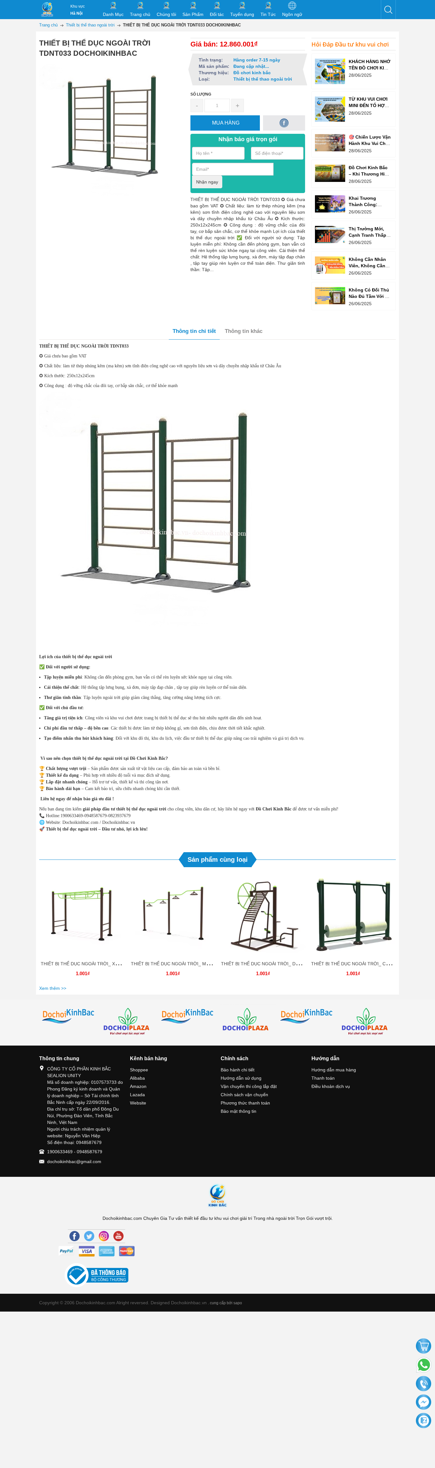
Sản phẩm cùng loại (218, 859)
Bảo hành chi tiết (237, 1069)
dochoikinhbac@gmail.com (74, 1161)
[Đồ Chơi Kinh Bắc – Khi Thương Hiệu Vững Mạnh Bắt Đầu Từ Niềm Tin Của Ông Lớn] (330, 173)
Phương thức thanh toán (245, 1102)
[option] (82, 927)
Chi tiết (352, 915)
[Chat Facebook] (423, 1402)
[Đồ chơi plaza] (128, 1022)
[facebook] (284, 123)
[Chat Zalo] (423, 1421)
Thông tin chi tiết (194, 331)
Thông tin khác (243, 331)
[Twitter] (89, 1236)
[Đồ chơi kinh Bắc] (69, 1016)
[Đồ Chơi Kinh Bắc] (47, 9)
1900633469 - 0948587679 (74, 1151)
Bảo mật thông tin (238, 1111)
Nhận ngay (207, 181)
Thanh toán (323, 1078)
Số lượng (200, 94)
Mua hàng (83, 915)
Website (138, 1102)
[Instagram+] (104, 1236)
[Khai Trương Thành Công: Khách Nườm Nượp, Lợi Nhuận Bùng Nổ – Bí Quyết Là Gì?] (330, 203)
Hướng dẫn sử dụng (241, 1078)
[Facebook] (74, 1236)
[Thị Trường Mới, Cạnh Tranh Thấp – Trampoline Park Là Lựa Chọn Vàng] (330, 234)
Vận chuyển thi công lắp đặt (249, 1086)
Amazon (138, 1086)
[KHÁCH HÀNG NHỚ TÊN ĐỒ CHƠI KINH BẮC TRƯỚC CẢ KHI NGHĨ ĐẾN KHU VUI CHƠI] (330, 71)
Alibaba (137, 1078)
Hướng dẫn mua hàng (333, 1069)
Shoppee (139, 1069)
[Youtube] (118, 1236)
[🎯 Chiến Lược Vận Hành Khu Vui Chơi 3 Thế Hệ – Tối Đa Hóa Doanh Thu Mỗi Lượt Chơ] (330, 142)
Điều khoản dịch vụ (330, 1086)
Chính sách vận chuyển (244, 1094)
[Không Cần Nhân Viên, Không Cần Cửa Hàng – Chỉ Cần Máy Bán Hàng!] (330, 264)
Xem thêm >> (52, 988)
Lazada (137, 1094)
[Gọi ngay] (423, 1384)
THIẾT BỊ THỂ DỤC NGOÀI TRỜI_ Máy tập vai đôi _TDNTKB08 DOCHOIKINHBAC (214, 963)
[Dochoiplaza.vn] (247, 1021)
